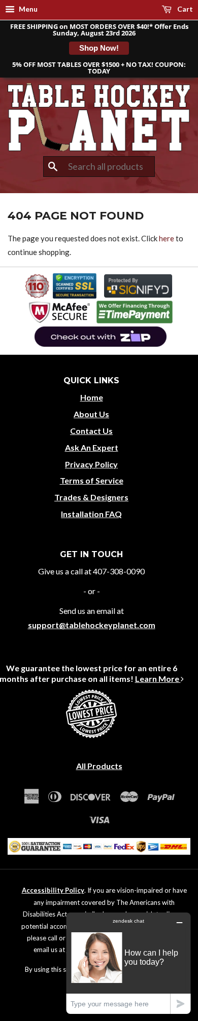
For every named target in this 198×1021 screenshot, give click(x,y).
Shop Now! (99, 48)
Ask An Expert (91, 447)
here (166, 238)
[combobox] (99, 166)
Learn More (158, 678)
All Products (99, 766)
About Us (91, 414)
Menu (27, 9)
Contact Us (91, 430)
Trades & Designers (91, 497)
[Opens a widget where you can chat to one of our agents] (128, 962)
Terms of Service (91, 480)
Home (91, 397)
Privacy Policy (91, 464)
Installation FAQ (91, 514)
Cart (184, 9)
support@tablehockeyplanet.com (91, 625)
